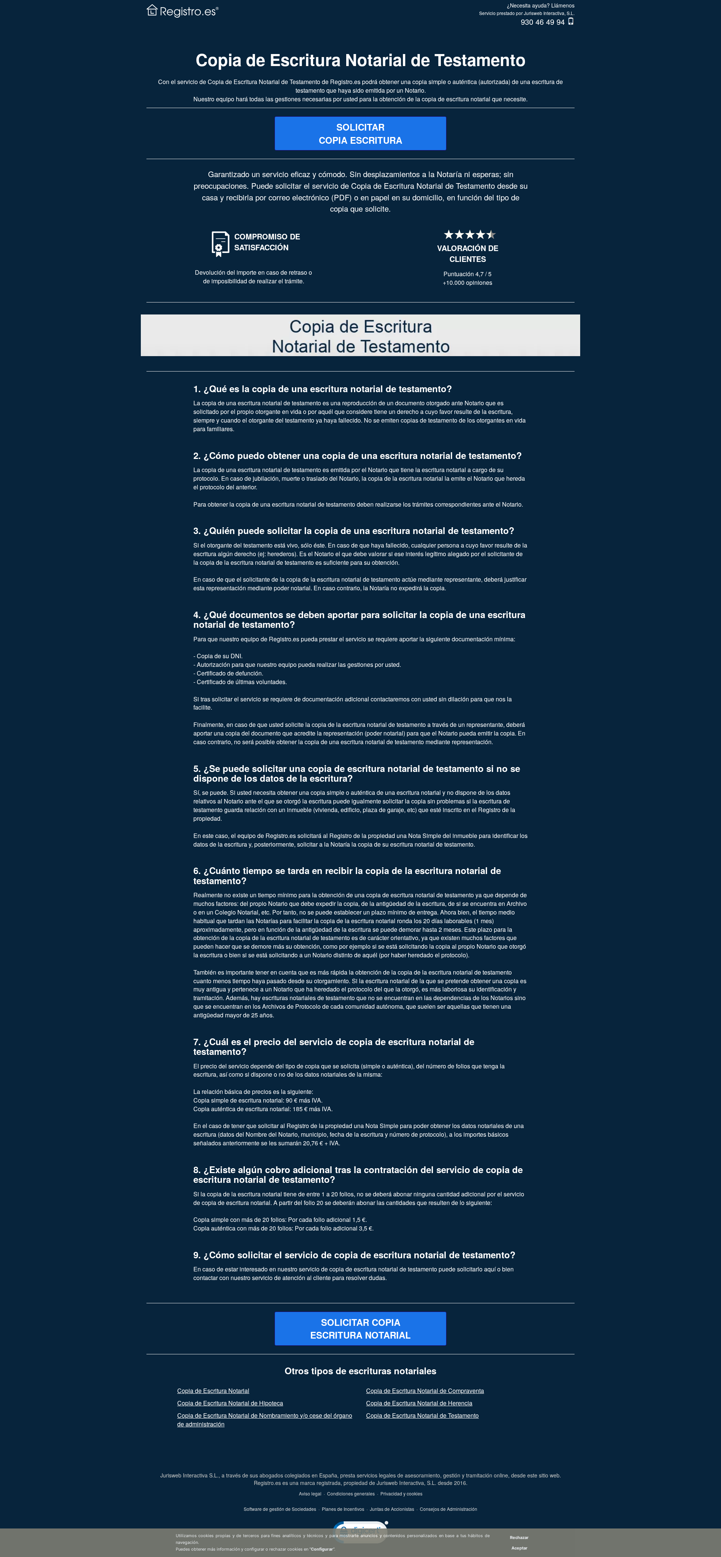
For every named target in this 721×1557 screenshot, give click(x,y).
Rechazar (519, 1537)
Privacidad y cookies (401, 1493)
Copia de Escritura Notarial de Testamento (361, 59)
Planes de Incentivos (343, 1509)
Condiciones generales (351, 1493)
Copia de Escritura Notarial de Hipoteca (230, 1403)
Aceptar (519, 1548)
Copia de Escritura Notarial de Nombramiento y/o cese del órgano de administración (264, 1419)
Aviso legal (310, 1493)
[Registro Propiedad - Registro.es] (184, 10)
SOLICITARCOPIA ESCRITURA (360, 133)
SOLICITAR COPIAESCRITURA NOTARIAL (360, 1328)
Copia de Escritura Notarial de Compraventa (425, 1390)
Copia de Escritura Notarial (213, 1390)
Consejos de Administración (448, 1509)
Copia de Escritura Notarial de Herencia (419, 1403)
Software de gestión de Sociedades (280, 1509)
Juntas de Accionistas (392, 1509)
